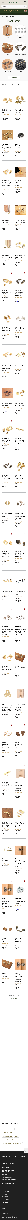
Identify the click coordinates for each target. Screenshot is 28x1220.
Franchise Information (7, 1211)
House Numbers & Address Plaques (12, 1143)
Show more (14, 77)
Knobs (18, 1129)
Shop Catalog (5, 1196)
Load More (14, 998)
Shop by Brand (5, 1199)
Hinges (4, 1129)
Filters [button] (4, 84)
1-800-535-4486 (6, 1171)
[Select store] (21, 2)
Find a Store (5, 1213)
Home (3, 16)
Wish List (4, 1189)
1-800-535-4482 (6, 1167)
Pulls (16, 1136)
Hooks (11, 1129)
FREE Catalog (5, 1191)
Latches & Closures (8, 1132)
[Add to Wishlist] (10, 93)
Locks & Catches (7, 1136)
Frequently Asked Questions (9, 1179)
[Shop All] (2, 2)
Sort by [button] (17, 84)
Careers (4, 1208)
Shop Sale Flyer (6, 1194)
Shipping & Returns (7, 1177)
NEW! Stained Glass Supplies (14, 13)
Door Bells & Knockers (9, 1140)
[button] (20, 84)
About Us (4, 1206)
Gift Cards (4, 1186)
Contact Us (4, 1174)
